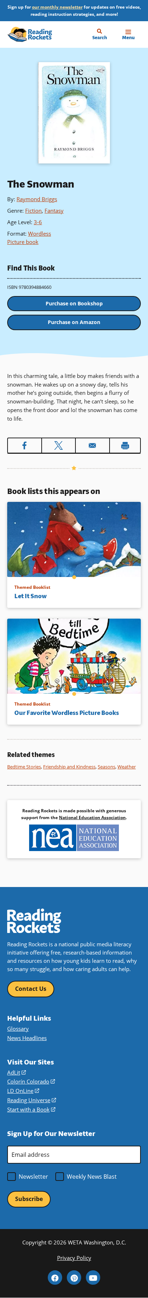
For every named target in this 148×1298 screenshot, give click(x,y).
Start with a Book (31, 1109)
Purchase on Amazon (74, 322)
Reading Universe (31, 1100)
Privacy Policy (74, 1257)
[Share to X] (58, 445)
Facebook (55, 1277)
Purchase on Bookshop (74, 303)
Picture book (22, 241)
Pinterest (74, 1277)
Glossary (18, 1028)
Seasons (106, 766)
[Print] (125, 445)
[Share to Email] (92, 445)
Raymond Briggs (37, 199)
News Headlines (27, 1037)
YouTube (93, 1277)
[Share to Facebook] (24, 445)
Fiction (33, 210)
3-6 (38, 222)
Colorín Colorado (31, 1081)
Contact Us (30, 989)
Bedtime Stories (24, 766)
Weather (126, 766)
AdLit (16, 1072)
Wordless (39, 233)
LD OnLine (23, 1090)
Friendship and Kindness (69, 766)
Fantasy (54, 210)
